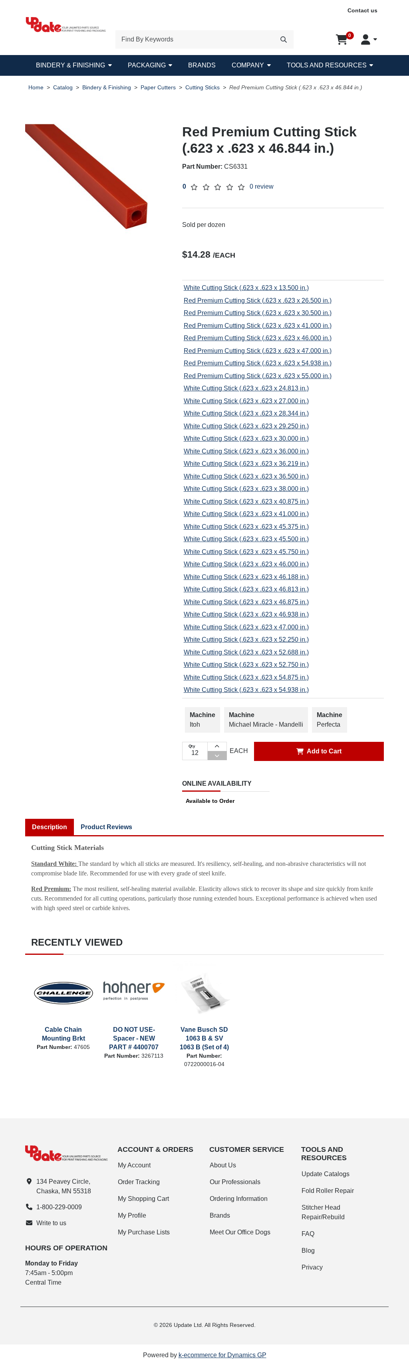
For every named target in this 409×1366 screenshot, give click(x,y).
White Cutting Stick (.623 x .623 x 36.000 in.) (246, 451)
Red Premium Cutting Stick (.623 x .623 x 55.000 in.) (258, 376)
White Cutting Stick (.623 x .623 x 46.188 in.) (246, 577)
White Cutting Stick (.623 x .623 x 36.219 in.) (246, 463)
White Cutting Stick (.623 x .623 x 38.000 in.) (246, 488)
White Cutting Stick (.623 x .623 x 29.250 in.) (246, 426)
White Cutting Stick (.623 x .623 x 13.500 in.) (246, 287)
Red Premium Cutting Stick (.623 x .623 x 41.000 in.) (258, 325)
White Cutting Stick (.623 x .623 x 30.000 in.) (246, 438)
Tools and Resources (327, 65)
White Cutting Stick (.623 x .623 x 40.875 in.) (246, 501)
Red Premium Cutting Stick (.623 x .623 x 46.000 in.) (258, 338)
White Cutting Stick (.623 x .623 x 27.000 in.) (246, 401)
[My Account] (369, 39)
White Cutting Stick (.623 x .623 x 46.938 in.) (246, 614)
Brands (202, 65)
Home (36, 88)
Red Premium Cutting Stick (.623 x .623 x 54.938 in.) (258, 363)
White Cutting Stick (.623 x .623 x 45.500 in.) (246, 539)
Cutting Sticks (202, 88)
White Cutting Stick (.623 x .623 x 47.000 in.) (246, 627)
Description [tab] (49, 827)
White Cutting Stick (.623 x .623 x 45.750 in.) (246, 551)
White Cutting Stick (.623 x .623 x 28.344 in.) (246, 413)
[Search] (283, 39)
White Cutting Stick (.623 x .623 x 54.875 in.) (246, 677)
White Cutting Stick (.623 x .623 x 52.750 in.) (246, 664)
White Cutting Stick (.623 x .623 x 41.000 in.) (246, 514)
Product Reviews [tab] (106, 827)
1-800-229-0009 (59, 1207)
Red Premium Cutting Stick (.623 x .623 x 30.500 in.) (258, 312)
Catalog (63, 88)
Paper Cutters (158, 88)
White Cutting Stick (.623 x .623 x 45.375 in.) (246, 526)
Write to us (51, 1223)
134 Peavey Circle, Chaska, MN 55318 (63, 1186)
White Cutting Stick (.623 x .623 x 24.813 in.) (246, 388)
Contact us (362, 10)
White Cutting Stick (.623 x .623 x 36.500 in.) (246, 476)
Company (248, 65)
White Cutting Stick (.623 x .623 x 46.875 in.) (246, 602)
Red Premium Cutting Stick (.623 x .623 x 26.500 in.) (258, 300)
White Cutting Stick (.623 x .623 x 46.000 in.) (246, 564)
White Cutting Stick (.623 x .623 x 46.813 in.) (246, 589)
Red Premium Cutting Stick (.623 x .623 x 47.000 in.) (258, 350)
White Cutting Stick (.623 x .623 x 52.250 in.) (246, 639)
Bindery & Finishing (70, 65)
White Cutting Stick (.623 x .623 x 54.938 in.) (246, 689)
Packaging (147, 65)
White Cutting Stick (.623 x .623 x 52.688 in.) (246, 652)
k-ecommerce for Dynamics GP (222, 1355)
